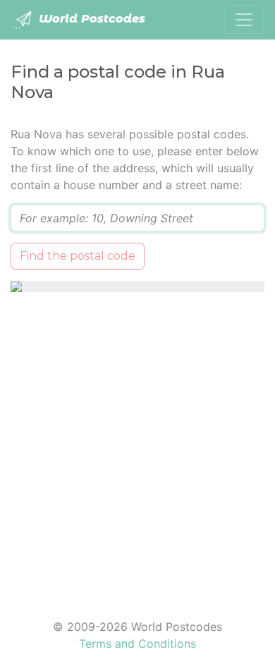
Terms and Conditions (137, 643)
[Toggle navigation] (244, 20)
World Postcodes (90, 18)
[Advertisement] (137, 446)
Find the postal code (77, 255)
